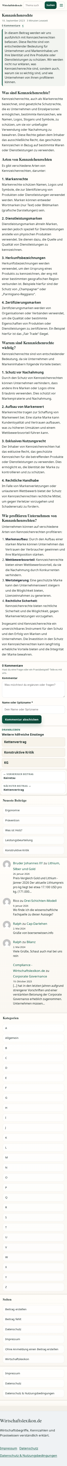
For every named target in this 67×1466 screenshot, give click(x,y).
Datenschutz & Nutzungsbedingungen (29, 1393)
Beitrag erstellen (15, 1309)
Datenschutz (13, 1329)
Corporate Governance (30, 976)
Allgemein (11, 1038)
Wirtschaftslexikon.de (12, 5)
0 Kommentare (11, 25)
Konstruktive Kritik (17, 850)
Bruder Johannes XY (28, 863)
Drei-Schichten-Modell (40, 900)
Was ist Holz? (13, 830)
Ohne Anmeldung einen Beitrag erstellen (31, 1349)
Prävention (12, 820)
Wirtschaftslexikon (17, 1359)
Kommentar (9, 678)
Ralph (17, 923)
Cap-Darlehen (37, 923)
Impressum (12, 1339)
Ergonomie (12, 810)
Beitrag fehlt (13, 1319)
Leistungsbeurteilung (19, 840)
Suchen (51, 5)
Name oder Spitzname (17, 702)
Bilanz (31, 942)
